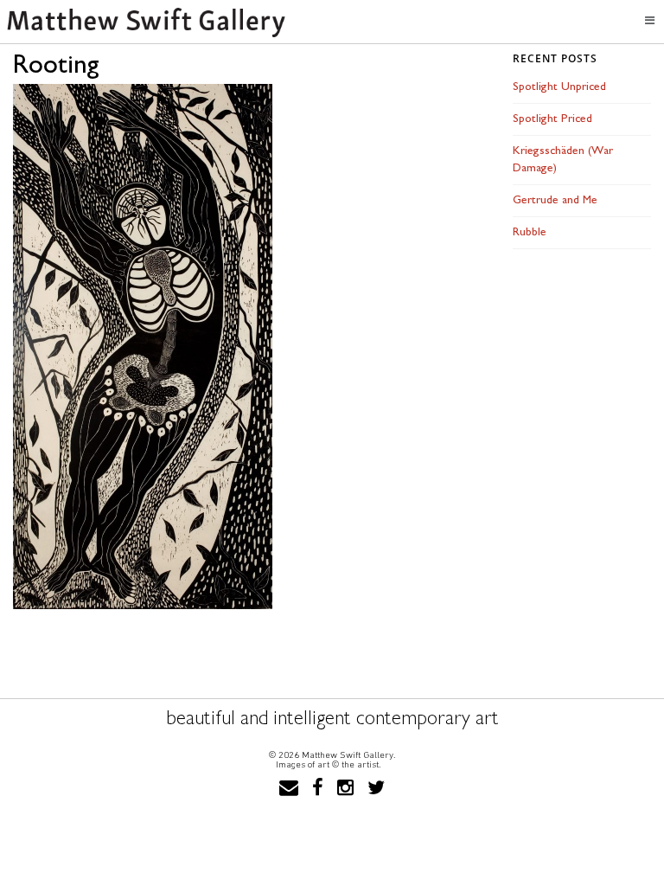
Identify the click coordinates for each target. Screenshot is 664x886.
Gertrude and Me (555, 200)
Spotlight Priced (552, 119)
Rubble (529, 232)
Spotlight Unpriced (559, 87)
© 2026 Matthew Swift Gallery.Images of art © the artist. (332, 759)
